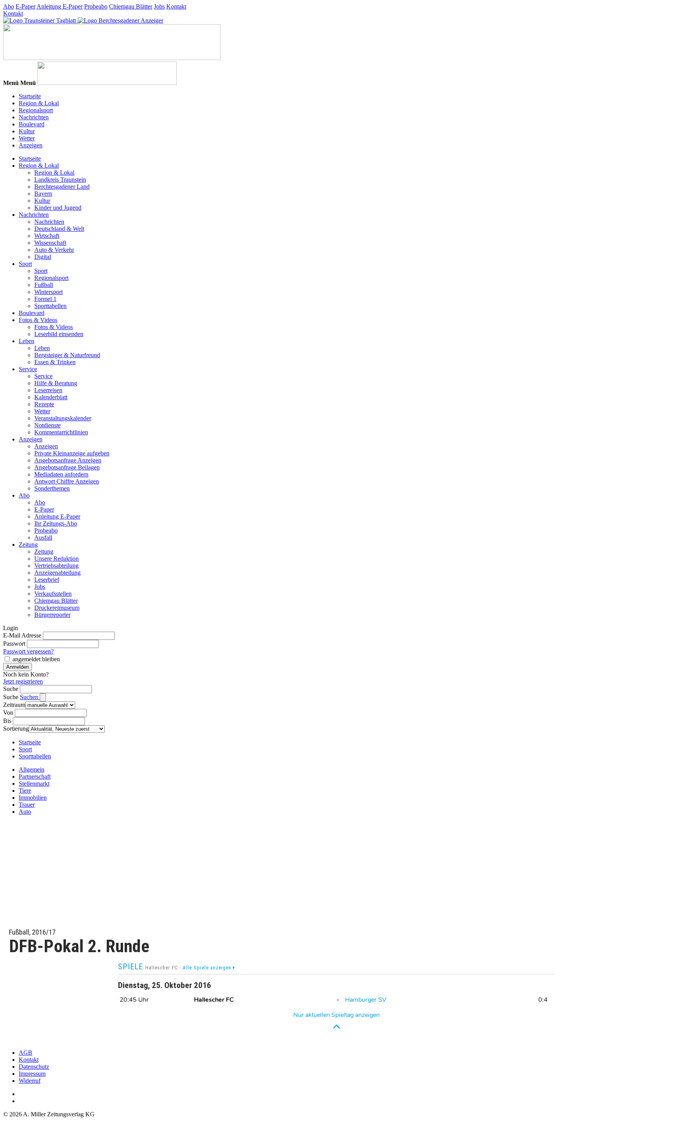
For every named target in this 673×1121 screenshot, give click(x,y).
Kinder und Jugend (57, 207)
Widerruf (30, 1080)
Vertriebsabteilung (56, 565)
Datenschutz (34, 1066)
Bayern (43, 193)
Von (8, 712)
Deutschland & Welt (59, 228)
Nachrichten (34, 117)
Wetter (27, 138)
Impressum (32, 1073)
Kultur (27, 131)
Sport (25, 263)
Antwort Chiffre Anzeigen (66, 481)
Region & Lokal (39, 103)
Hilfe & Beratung (55, 383)
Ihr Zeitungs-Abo (55, 523)
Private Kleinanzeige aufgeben (71, 453)
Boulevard (31, 124)
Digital (42, 256)
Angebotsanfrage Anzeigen (67, 460)
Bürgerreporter (52, 614)
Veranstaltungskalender (62, 418)
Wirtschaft (46, 235)
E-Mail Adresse (22, 635)
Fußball (43, 285)
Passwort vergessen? (28, 651)
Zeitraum (14, 704)
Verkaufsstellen (53, 593)
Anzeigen (30, 145)
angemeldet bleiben (36, 659)
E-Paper (25, 6)
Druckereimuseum (56, 607)
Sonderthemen (52, 488)
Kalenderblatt (50, 397)
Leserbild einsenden (58, 334)
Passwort (14, 643)
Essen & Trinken (55, 362)
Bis (7, 720)
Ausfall (43, 537)
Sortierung (16, 728)
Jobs (159, 6)
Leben (26, 341)
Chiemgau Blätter (130, 6)
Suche (10, 688)
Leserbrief (46, 579)
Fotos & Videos (38, 320)
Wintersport (48, 292)
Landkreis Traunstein (60, 179)
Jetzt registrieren (23, 681)
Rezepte (44, 404)
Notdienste (47, 425)
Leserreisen (48, 390)
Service (28, 369)
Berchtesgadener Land (62, 186)
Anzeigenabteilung (57, 572)
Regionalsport (36, 110)
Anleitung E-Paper (60, 6)
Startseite (30, 96)
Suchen (30, 697)
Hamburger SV (365, 999)
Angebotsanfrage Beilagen (67, 467)
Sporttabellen (50, 306)
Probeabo (95, 6)
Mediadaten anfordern (61, 474)
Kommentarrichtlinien (61, 432)
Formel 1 (45, 299)
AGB (25, 1052)
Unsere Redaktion (56, 558)
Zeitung (28, 544)
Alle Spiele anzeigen (208, 967)
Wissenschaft (50, 242)
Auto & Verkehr (54, 249)
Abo (8, 6)
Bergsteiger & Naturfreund (67, 355)
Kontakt (176, 6)
